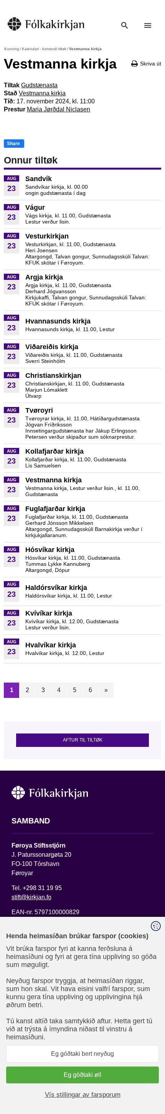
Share (13, 143)
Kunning (11, 49)
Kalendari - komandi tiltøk (44, 49)
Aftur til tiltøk (82, 740)
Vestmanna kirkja (42, 93)
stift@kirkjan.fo (31, 897)
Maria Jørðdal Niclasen (58, 109)
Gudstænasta (39, 85)
